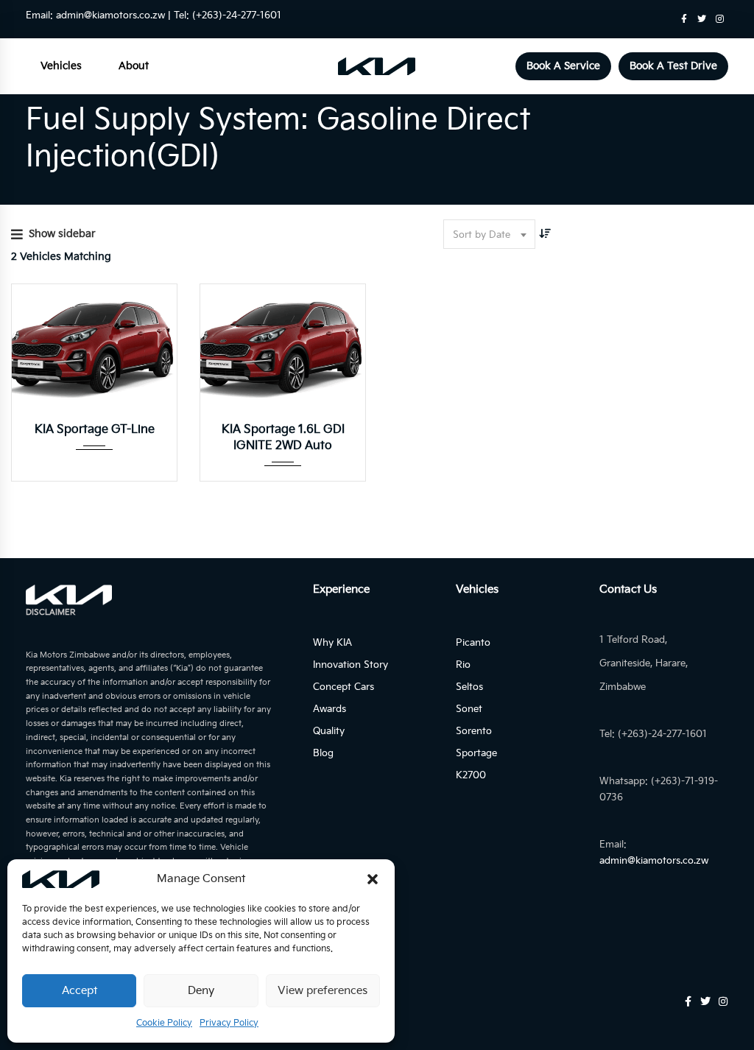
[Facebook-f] (684, 19)
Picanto (473, 643)
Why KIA (332, 643)
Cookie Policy (164, 1023)
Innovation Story (350, 665)
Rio (463, 665)
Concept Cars (343, 687)
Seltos (469, 687)
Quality (329, 731)
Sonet (469, 709)
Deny (201, 991)
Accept (79, 991)
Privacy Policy (229, 1023)
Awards (329, 709)
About (134, 66)
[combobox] (489, 234)
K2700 (471, 775)
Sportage (476, 753)
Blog (323, 753)
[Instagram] (719, 19)
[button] (372, 879)
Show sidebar (62, 234)
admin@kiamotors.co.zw (110, 15)
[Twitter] (702, 19)
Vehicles (61, 66)
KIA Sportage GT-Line (95, 430)
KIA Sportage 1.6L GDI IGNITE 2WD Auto (283, 438)
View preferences (322, 991)
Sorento (474, 731)
